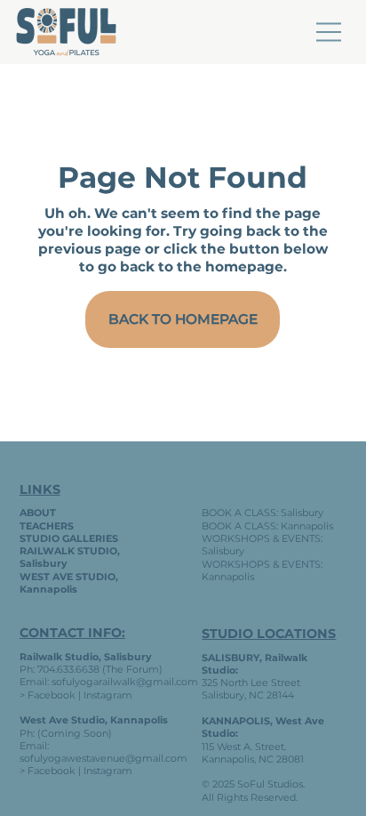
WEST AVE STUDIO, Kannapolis (69, 582)
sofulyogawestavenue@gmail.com (103, 758)
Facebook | (54, 770)
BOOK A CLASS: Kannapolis (267, 526)
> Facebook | (52, 695)
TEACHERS (47, 526)
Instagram (108, 695)
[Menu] (329, 32)
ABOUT (38, 512)
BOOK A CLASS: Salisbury (262, 512)
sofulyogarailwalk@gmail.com (125, 681)
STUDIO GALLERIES (69, 538)
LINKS (40, 489)
